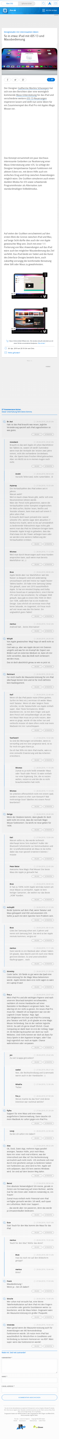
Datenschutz (33, 1420)
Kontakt (56, 3)
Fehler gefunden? (14, 353)
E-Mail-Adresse (8, 1386)
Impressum (22, 1420)
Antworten (48, 434)
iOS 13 (30, 361)
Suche (44, 3)
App (50, 3)
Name (4, 1376)
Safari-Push (42, 1420)
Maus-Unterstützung (26, 95)
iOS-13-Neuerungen (36, 98)
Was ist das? (41, 343)
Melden (37, 434)
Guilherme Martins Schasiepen (33, 88)
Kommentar (7, 1357)
